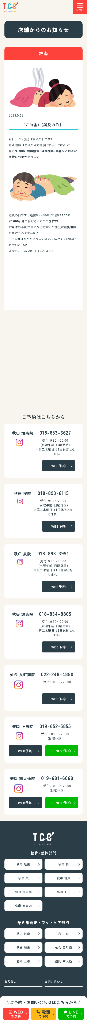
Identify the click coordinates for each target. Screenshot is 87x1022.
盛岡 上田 (64, 892)
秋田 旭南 (23, 864)
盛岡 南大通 (23, 906)
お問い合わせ (54, 981)
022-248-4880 (57, 674)
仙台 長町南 (23, 892)
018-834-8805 (55, 613)
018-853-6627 (55, 432)
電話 (44, 1013)
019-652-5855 (55, 726)
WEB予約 (58, 465)
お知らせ (10, 981)
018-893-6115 (53, 492)
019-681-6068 (57, 777)
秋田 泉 (23, 878)
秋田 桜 (63, 864)
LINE (72, 1013)
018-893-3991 (53, 553)
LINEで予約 (61, 750)
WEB (17, 1013)
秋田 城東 (64, 878)
